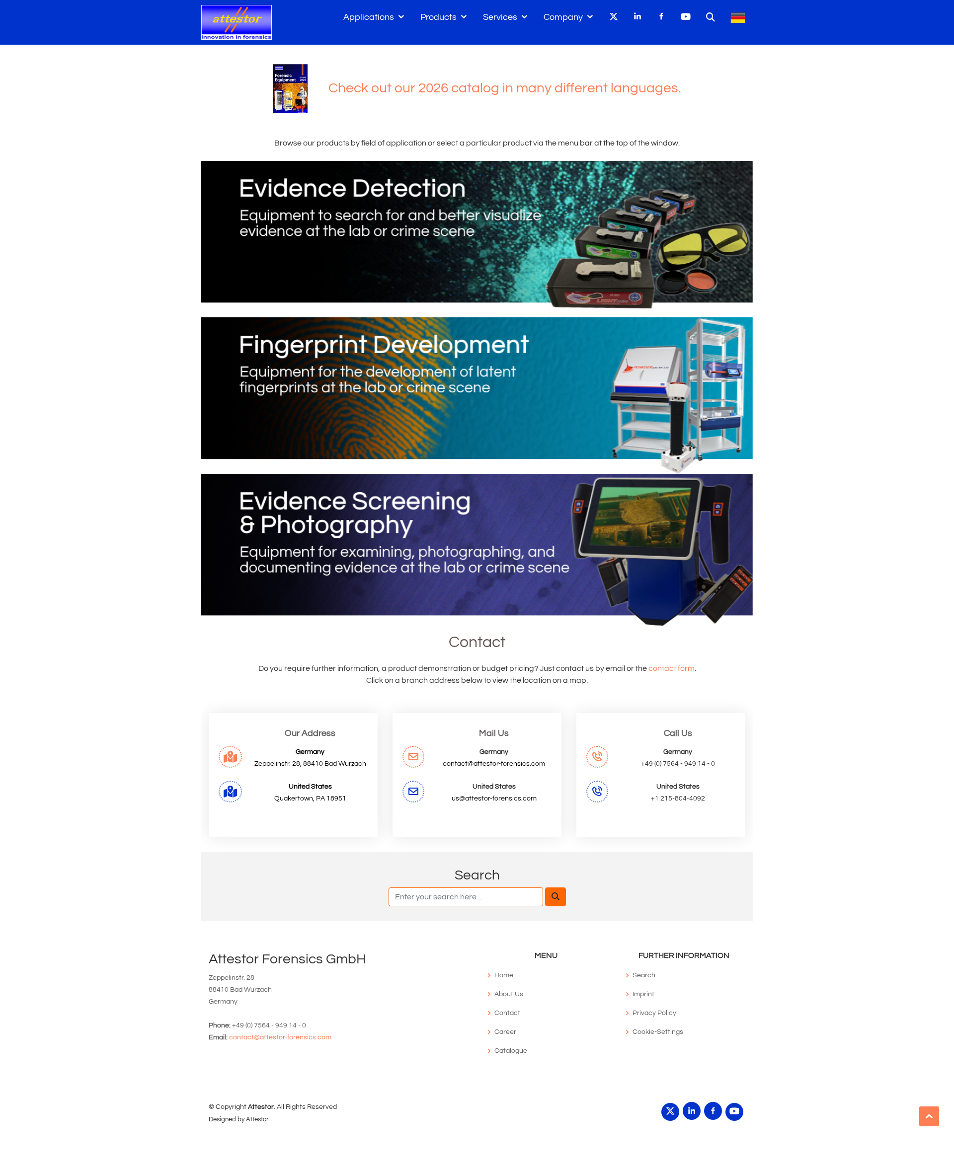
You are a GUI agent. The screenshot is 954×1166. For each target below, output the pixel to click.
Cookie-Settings (658, 1031)
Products (438, 17)
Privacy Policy (654, 1013)
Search (644, 975)
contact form (671, 668)
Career (505, 1031)
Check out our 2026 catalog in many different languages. (494, 88)
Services (500, 17)
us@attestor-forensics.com (494, 798)
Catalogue (510, 1050)
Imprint (643, 994)
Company (563, 17)
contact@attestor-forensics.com (494, 763)
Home (503, 975)
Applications (368, 17)
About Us (508, 994)
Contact (507, 1013)
